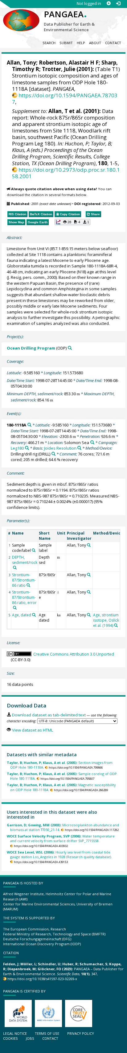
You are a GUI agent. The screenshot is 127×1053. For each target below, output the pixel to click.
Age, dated (21, 615)
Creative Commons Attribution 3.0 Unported (73, 654)
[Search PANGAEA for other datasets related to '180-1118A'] (29, 425)
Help (81, 42)
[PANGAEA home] (21, 15)
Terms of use (47, 1033)
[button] (72, 222)
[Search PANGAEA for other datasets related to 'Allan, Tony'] (89, 545)
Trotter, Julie (58, 69)
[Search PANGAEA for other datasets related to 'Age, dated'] (34, 615)
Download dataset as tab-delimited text (48, 715)
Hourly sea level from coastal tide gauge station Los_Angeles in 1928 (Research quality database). (59, 854)
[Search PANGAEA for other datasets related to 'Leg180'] (27, 448)
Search (49, 42)
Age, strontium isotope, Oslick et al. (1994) (106, 620)
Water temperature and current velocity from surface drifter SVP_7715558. (61, 838)
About (95, 42)
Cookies (10, 1038)
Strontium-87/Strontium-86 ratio (24, 580)
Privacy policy (80, 1033)
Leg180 (17, 448)
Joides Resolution (60, 448)
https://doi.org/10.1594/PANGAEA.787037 (64, 98)
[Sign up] (108, 3)
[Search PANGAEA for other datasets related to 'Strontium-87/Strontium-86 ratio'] (28, 585)
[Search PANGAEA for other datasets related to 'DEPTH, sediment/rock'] (15, 567)
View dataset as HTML (32, 730)
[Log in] (118, 3)
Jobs (30, 1038)
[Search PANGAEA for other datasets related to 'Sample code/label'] (33, 550)
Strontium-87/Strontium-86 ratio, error (24, 597)
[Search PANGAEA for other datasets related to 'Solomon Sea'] (92, 442)
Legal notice (15, 1033)
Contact (113, 42)
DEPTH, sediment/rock (24, 560)
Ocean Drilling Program (31, 348)
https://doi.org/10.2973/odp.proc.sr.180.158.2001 (66, 173)
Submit (66, 42)
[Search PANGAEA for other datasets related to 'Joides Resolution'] (79, 448)
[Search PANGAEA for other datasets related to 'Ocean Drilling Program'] (70, 348)
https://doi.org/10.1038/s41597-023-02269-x (42, 978)
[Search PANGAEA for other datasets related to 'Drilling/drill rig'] (53, 454)
